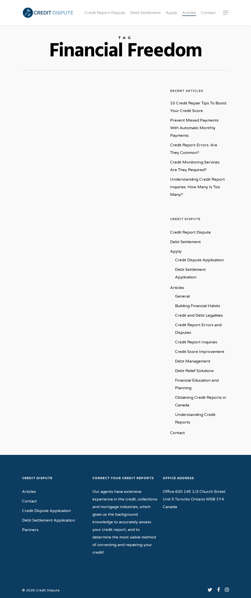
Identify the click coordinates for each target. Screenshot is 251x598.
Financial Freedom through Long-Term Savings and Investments (58, 385)
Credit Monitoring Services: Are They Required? (195, 166)
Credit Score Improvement (199, 351)
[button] (226, 12)
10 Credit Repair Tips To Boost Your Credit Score (198, 107)
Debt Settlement (185, 241)
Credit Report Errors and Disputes (198, 329)
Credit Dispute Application (199, 260)
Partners (30, 529)
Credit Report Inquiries (196, 342)
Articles (177, 287)
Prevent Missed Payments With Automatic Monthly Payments (194, 128)
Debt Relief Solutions (194, 370)
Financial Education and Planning (197, 384)
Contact (177, 432)
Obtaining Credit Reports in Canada (200, 401)
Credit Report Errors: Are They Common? (193, 149)
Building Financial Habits (49, 368)
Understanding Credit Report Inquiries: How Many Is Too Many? (197, 187)
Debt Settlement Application (190, 273)
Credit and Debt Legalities (199, 315)
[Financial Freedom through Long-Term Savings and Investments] (91, 257)
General (78, 368)
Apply (176, 251)
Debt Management (192, 361)
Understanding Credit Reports (195, 418)
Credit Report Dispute (190, 232)
